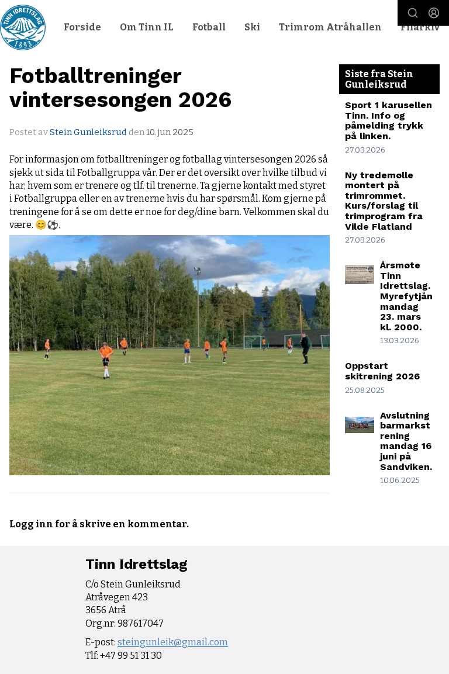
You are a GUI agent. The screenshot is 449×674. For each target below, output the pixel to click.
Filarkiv (420, 27)
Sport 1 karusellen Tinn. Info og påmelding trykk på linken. (388, 120)
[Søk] (412, 12)
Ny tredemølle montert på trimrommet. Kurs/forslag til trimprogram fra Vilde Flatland (384, 201)
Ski (252, 27)
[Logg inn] (433, 12)
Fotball (209, 27)
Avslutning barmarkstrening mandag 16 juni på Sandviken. (406, 441)
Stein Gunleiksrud (88, 132)
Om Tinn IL (147, 27)
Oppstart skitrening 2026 (382, 371)
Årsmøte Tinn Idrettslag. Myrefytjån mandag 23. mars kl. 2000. (406, 296)
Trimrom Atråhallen (330, 27)
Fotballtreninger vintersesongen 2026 (120, 87)
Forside (82, 27)
